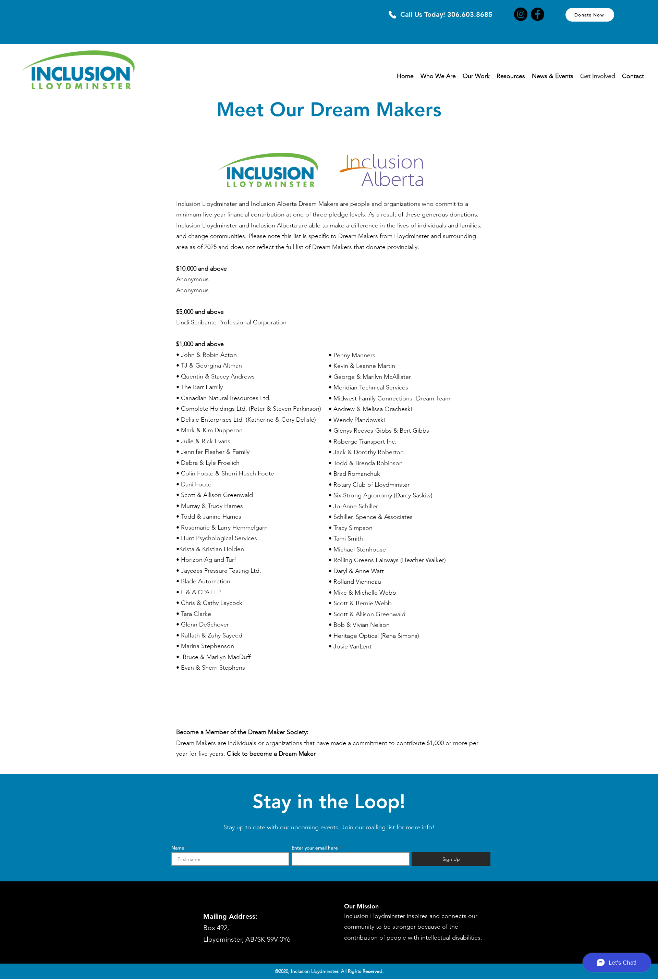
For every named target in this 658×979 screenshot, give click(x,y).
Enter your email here (315, 847)
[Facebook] (537, 14)
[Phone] (392, 14)
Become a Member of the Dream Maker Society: (242, 732)
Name (177, 847)
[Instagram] (520, 14)
